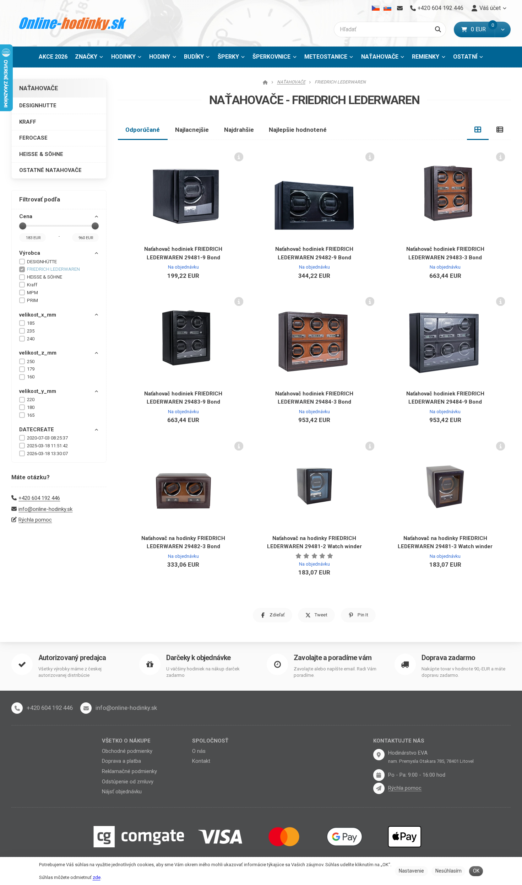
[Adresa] (379, 754)
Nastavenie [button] (411, 871)
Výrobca (29, 253)
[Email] (399, 8)
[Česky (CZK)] (376, 8)
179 (30, 369)
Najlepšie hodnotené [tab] (298, 129)
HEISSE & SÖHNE (41, 154)
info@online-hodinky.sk (45, 509)
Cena (25, 216)
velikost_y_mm (37, 391)
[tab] (478, 129)
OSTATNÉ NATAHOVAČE (50, 170)
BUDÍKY (194, 56)
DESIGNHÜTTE (42, 261)
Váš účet (490, 8)
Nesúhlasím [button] (448, 871)
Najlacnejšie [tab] (192, 129)
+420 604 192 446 (39, 498)
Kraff (32, 284)
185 (30, 323)
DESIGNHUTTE (37, 105)
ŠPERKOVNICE (271, 56)
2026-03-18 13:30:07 (47, 453)
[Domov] (73, 23)
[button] (503, 29)
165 (30, 415)
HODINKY (123, 56)
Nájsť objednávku (122, 791)
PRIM (32, 300)
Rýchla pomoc (35, 520)
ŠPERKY (228, 56)
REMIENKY (425, 56)
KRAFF (27, 122)
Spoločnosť (210, 741)
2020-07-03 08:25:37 (47, 438)
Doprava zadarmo (448, 658)
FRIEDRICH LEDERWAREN (53, 269)
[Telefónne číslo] (17, 708)
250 (30, 361)
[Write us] (379, 788)
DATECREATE (36, 429)
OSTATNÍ (465, 56)
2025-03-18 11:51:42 (47, 445)
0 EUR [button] (483, 29)
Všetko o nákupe (126, 741)
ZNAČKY (86, 56)
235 (30, 331)
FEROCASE (33, 138)
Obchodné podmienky (127, 751)
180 (30, 407)
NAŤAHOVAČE (384, 58)
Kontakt (201, 761)
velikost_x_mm (37, 315)
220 (30, 399)
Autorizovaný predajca (72, 658)
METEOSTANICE (325, 56)
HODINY (159, 56)
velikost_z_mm (37, 353)
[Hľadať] (438, 29)
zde (96, 877)
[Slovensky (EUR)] (387, 8)
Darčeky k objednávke (198, 658)
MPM (32, 292)
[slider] (22, 226)
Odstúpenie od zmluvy (127, 781)
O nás (199, 751)
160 (30, 376)
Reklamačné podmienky (129, 771)
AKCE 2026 (53, 56)
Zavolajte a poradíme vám (332, 658)
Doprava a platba (121, 761)
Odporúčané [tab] (142, 129)
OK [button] (476, 871)
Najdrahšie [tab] (239, 129)
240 (30, 338)
